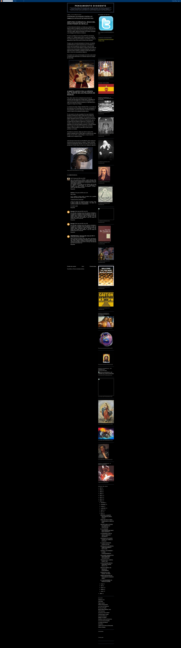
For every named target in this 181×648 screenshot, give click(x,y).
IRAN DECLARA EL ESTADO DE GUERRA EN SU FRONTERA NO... (107, 526)
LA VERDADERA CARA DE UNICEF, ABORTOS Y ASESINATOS (106, 535)
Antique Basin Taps (83, 238)
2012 (101, 497)
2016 (101, 489)
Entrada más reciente (71, 266)
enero (102, 591)
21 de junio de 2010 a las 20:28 (78, 178)
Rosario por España (102, 607)
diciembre (103, 502)
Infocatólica (100, 623)
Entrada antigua (93, 266)
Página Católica (101, 603)
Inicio (83, 266)
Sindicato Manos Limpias (103, 614)
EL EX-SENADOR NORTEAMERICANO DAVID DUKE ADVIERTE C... (107, 530)
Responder (73, 189)
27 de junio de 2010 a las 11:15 (81, 192)
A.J (71, 178)
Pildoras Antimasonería (103, 604)
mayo (102, 583)
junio (102, 513)
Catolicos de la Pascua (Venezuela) (105, 625)
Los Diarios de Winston (103, 622)
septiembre (103, 508)
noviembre (103, 504)
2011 (101, 499)
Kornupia (73, 211)
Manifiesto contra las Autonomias (105, 619)
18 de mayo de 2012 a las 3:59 (81, 223)
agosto (102, 510)
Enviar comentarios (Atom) (78, 268)
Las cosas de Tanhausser (103, 606)
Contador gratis (100, 637)
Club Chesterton (101, 611)
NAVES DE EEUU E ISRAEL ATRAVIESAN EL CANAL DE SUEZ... (107, 521)
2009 (101, 593)
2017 (101, 488)
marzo (102, 587)
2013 (101, 495)
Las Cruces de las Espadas (104, 620)
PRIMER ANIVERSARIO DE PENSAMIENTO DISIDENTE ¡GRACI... (107, 577)
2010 (101, 501)
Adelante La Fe (101, 599)
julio (102, 511)
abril (102, 585)
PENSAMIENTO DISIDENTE (90, 6)
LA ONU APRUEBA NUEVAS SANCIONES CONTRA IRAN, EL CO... (106, 564)
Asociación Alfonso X (102, 615)
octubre (102, 506)
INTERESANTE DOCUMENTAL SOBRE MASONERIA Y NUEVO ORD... (107, 547)
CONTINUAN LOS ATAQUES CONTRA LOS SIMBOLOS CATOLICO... (107, 540)
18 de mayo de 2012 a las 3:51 (81, 211)
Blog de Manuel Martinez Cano (104, 609)
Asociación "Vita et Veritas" (104, 612)
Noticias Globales (101, 627)
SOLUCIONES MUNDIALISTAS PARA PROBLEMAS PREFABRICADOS (107, 557)
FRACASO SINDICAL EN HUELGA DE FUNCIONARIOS (106, 569)
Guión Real (100, 601)
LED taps (88, 241)
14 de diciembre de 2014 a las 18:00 (83, 236)
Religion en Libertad (102, 617)
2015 (101, 491)
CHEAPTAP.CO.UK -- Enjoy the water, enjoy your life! (82, 235)
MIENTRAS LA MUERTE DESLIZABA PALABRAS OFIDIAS (106, 517)
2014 (101, 493)
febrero (102, 589)
